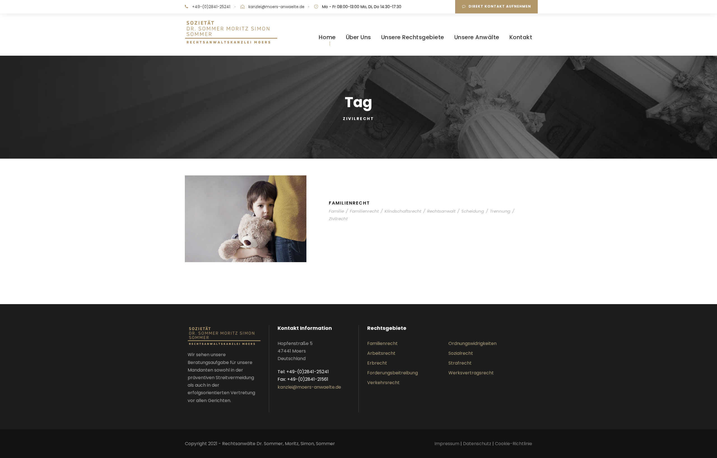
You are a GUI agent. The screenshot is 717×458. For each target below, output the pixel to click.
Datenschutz (477, 443)
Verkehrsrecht (383, 382)
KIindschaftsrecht (403, 211)
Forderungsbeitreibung (392, 373)
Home (327, 37)
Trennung (500, 211)
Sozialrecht (460, 353)
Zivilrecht (338, 219)
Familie (336, 211)
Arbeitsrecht (381, 353)
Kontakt (520, 37)
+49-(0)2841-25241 (211, 7)
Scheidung (472, 211)
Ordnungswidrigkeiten (472, 343)
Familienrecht (349, 203)
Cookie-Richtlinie (513, 443)
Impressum (447, 443)
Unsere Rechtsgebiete (412, 37)
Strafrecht (460, 363)
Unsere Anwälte (476, 37)
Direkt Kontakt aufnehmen (500, 6)
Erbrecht (377, 363)
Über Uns (358, 37)
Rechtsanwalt (441, 211)
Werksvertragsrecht (471, 373)
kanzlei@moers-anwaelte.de (276, 7)
